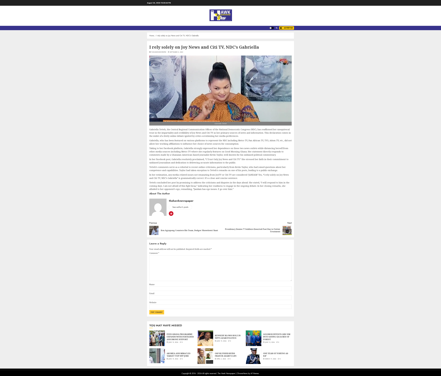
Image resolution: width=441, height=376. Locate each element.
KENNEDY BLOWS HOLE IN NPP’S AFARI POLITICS (228, 336)
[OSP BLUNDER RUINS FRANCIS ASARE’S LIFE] (205, 356)
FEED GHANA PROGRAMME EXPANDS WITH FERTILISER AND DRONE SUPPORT (180, 337)
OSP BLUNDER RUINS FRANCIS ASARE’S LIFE (226, 354)
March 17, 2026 (270, 359)
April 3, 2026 (221, 359)
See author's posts (180, 207)
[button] (276, 28)
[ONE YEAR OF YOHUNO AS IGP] (253, 356)
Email (151, 293)
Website (152, 302)
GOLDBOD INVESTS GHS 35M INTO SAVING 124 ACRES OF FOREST (276, 337)
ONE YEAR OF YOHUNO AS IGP (275, 354)
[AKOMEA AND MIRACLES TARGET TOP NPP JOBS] (157, 356)
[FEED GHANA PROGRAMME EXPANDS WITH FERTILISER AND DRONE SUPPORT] (157, 338)
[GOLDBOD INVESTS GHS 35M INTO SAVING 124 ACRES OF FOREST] (253, 338)
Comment (154, 253)
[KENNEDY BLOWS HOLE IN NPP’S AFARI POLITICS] (205, 338)
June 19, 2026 (173, 342)
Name (152, 284)
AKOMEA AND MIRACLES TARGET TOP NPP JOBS (178, 354)
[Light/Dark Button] (271, 28)
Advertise (288, 28)
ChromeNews (242, 373)
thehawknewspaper (158, 52)
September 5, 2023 (176, 52)
